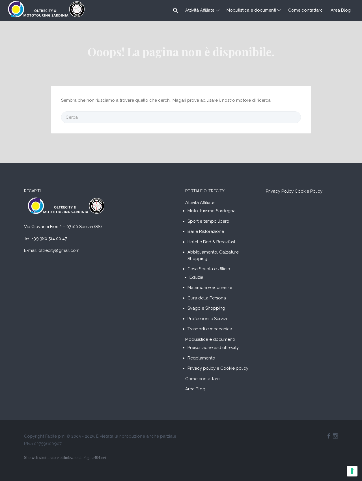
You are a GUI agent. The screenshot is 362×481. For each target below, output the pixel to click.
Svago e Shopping (206, 308)
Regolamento (201, 358)
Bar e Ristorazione (206, 231)
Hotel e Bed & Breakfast (211, 241)
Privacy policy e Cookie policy (218, 368)
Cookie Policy (308, 191)
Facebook (328, 436)
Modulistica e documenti (251, 10)
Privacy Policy (280, 191)
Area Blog (341, 10)
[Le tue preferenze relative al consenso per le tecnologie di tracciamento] (352, 471)
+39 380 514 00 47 (49, 238)
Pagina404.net (94, 458)
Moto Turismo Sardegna (212, 210)
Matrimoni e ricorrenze (210, 287)
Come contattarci (306, 10)
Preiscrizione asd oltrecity (213, 347)
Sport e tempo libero (208, 221)
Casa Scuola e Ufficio (209, 268)
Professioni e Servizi (207, 318)
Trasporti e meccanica (210, 328)
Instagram (335, 436)
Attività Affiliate (199, 10)
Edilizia (196, 277)
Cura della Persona (207, 298)
